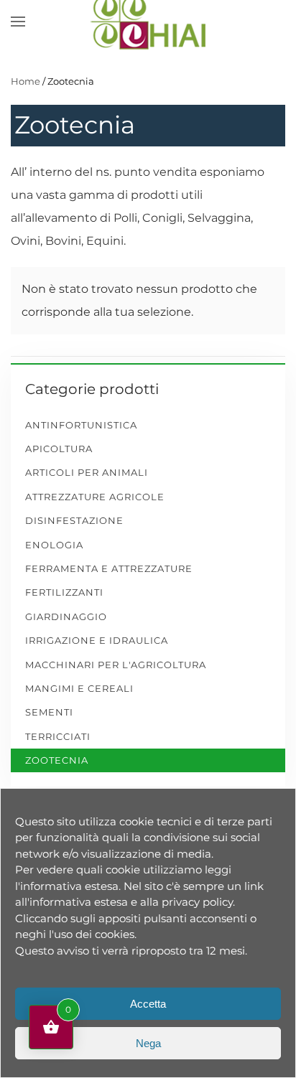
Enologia (54, 544)
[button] (18, 21)
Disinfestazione (74, 520)
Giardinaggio (66, 616)
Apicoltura (59, 448)
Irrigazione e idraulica (96, 640)
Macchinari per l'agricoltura (115, 664)
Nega (148, 1043)
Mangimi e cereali (79, 688)
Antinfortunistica (81, 425)
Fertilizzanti (64, 592)
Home (25, 81)
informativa (51, 886)
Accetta (148, 1004)
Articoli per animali (86, 472)
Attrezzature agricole (95, 496)
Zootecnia (56, 760)
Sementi (49, 712)
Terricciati (58, 736)
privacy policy (197, 902)
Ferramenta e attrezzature (109, 568)
